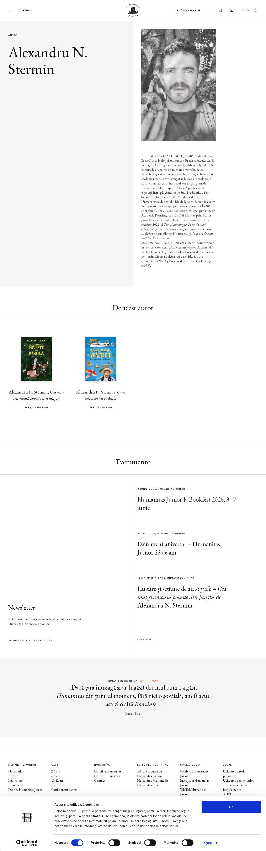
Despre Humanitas (106, 776)
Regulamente (232, 789)
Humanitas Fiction (149, 776)
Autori (12, 776)
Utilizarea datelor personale (235, 773)
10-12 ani (57, 780)
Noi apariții (15, 771)
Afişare (206, 843)
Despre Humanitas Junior (25, 789)
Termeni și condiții (235, 785)
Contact (99, 780)
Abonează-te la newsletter (30, 640)
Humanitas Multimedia (152, 780)
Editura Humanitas (150, 771)
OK (231, 807)
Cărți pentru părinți (64, 789)
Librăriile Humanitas (107, 771)
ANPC (227, 794)
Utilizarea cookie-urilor (238, 780)
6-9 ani (55, 776)
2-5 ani (55, 771)
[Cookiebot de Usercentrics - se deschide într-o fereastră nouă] (27, 843)
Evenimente (16, 785)
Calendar (144, 639)
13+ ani (56, 785)
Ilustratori (15, 780)
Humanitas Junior (149, 785)
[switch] (114, 842)
